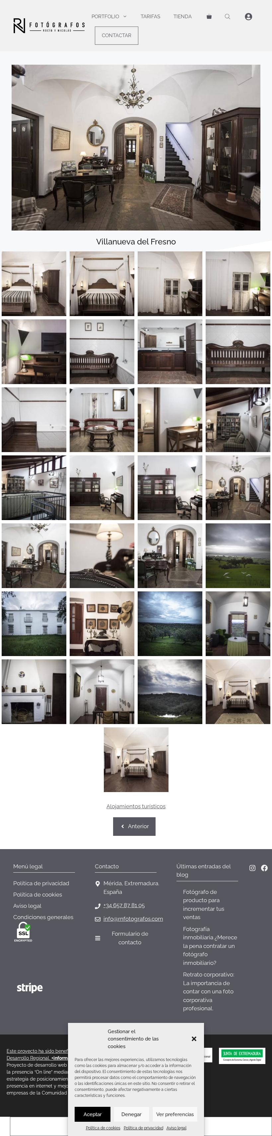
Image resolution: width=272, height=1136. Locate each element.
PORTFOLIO (105, 17)
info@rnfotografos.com (133, 918)
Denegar (131, 1114)
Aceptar (93, 1114)
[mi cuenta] (248, 17)
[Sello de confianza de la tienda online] (38, 1014)
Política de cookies (103, 1128)
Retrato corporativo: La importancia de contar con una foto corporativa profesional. (208, 991)
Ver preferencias (175, 1114)
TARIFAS (150, 17)
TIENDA (182, 17)
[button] (194, 1039)
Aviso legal (176, 1128)
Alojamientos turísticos (136, 806)
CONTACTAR (116, 35)
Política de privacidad (143, 1128)
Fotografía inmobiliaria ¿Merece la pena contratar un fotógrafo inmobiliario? (210, 946)
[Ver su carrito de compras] (209, 17)
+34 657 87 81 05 (124, 905)
